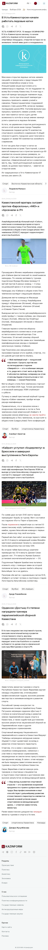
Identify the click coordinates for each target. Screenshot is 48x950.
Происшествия (8, 865)
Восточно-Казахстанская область (27, 184)
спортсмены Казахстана (33, 429)
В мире (4, 883)
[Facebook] (16, 26)
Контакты (5, 931)
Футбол (15, 429)
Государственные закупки (12, 914)
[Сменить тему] (37, 3)
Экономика (6, 878)
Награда (41, 823)
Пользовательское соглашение (14, 896)
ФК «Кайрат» (28, 589)
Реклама (5, 936)
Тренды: (5, 9)
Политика (5, 870)
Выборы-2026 (15, 10)
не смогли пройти (37, 415)
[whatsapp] (7, 26)
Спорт (5, 184)
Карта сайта (7, 927)
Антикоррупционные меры (12, 909)
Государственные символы (13, 905)
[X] (20, 26)
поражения (13, 524)
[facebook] (16, 852)
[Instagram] (3, 26)
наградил (37, 812)
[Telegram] (11, 26)
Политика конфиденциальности (14, 901)
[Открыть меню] (44, 3)
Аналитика (6, 874)
